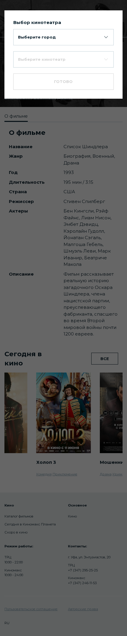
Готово (63, 81)
